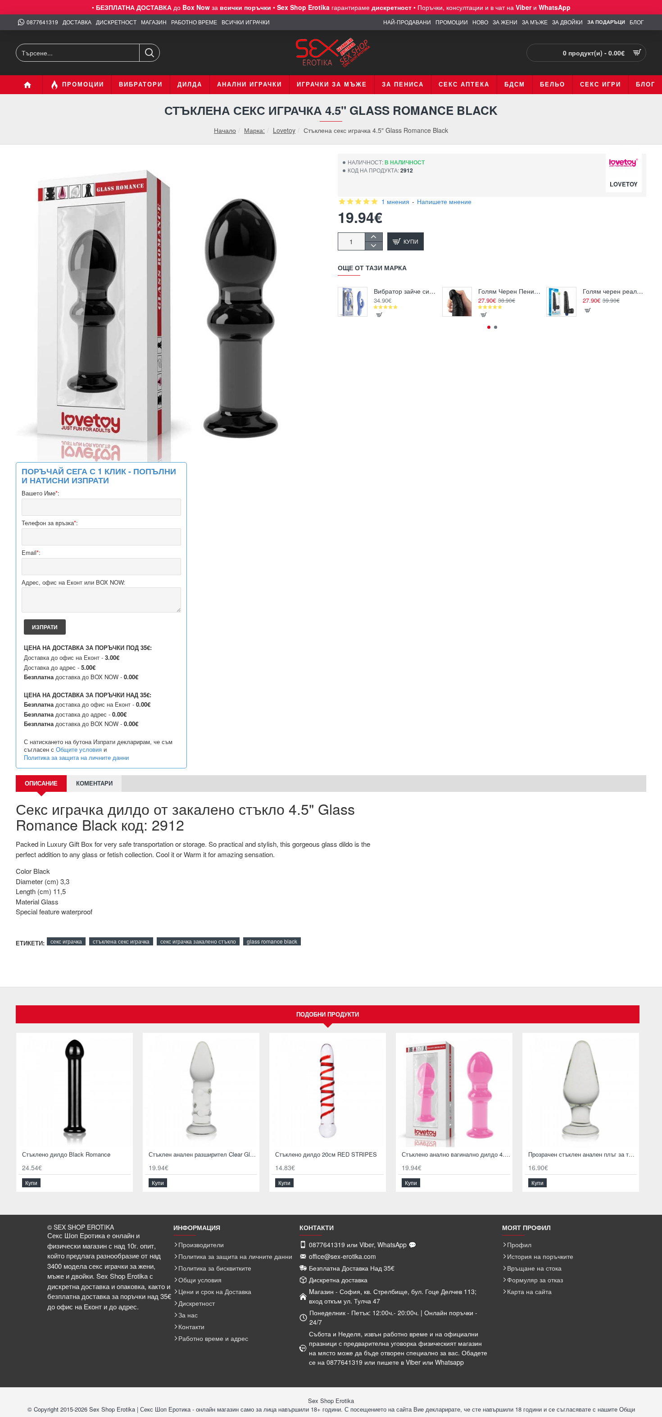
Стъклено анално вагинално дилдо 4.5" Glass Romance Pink (456, 1154)
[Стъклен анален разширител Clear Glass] (201, 1091)
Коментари (94, 783)
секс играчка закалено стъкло (198, 941)
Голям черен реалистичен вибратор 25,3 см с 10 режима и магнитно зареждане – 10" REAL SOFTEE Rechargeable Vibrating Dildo (614, 291)
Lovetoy (284, 130)
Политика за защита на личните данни (76, 758)
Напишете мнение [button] (444, 201)
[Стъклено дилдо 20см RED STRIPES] (328, 1091)
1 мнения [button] (395, 201)
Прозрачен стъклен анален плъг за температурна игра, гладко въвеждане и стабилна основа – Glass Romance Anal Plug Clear (582, 1154)
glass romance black (272, 941)
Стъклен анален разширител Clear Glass (203, 1154)
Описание (41, 783)
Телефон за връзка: (50, 523)
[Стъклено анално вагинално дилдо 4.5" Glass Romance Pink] (454, 1091)
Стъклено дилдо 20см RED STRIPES (326, 1154)
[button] (405, 241)
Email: (31, 553)
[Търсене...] (149, 52)
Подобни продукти (327, 1014)
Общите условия (79, 749)
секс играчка (66, 941)
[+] (373, 237)
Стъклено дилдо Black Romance (66, 1154)
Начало (225, 130)
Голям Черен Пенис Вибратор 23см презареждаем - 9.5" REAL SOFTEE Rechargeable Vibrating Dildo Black (510, 291)
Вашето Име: (40, 493)
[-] (373, 245)
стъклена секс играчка (121, 941)
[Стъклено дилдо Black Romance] (74, 1091)
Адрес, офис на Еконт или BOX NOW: (73, 582)
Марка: (254, 130)
